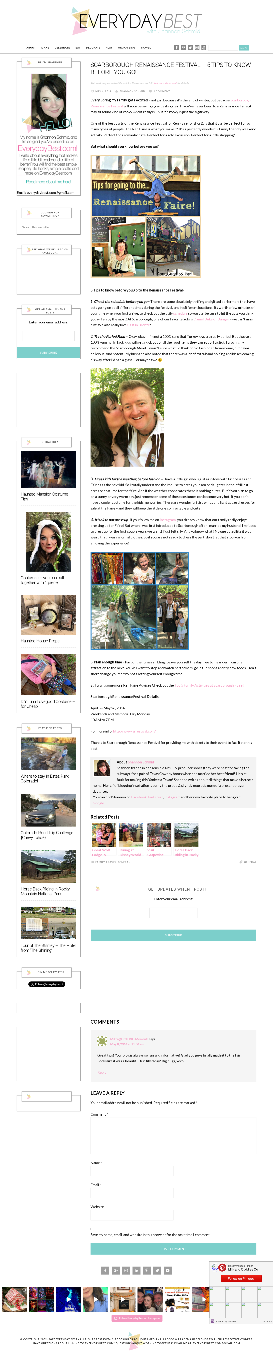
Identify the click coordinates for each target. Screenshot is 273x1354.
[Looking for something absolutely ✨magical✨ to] (68, 1299)
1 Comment (161, 91)
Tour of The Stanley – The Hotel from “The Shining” (48, 948)
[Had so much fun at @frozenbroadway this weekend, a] (150, 1299)
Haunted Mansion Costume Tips (44, 496)
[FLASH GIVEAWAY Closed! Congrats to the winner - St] (41, 1299)
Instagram (168, 519)
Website (97, 1206)
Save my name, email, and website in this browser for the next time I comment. (150, 1234)
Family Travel (105, 861)
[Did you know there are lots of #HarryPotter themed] (177, 1299)
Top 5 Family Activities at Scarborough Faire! (209, 685)
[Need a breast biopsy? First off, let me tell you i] (96, 1299)
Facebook (139, 797)
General (124, 861)
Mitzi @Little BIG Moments (129, 1039)
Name (96, 1163)
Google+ (99, 803)
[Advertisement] (173, 977)
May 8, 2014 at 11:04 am (127, 1044)
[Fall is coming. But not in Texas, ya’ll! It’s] (123, 1299)
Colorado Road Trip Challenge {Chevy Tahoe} (47, 835)
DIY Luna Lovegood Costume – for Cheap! (48, 704)
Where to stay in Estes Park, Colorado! (45, 778)
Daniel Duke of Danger (211, 319)
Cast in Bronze (138, 325)
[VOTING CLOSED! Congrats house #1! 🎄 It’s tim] (14, 1299)
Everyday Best (136, 21)
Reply (101, 1072)
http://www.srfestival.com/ (134, 731)
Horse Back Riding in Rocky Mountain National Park (45, 891)
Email (96, 1185)
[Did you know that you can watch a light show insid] (204, 1299)
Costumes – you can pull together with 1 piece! (42, 580)
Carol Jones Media (144, 1339)
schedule (180, 313)
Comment (99, 1114)
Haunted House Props (40, 641)
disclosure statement (165, 83)
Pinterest (155, 797)
